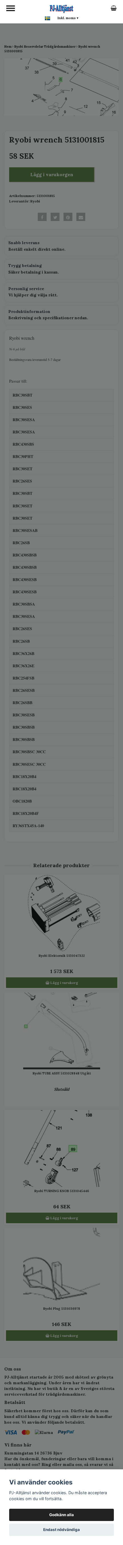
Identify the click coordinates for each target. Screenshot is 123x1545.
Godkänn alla (61, 1514)
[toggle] (10, 8)
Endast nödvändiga (61, 1529)
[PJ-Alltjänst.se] (61, 8)
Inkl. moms (67, 18)
